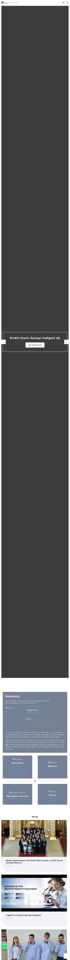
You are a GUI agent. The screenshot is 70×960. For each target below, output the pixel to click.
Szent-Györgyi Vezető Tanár (52, 798)
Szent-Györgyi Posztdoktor (17, 772)
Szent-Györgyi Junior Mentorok (52, 771)
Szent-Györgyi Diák (17, 766)
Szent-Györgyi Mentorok (52, 769)
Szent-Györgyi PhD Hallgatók (17, 770)
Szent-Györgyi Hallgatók (17, 768)
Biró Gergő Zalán (35, 345)
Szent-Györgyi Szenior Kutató (17, 774)
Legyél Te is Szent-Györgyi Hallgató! (23, 915)
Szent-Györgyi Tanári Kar (52, 800)
